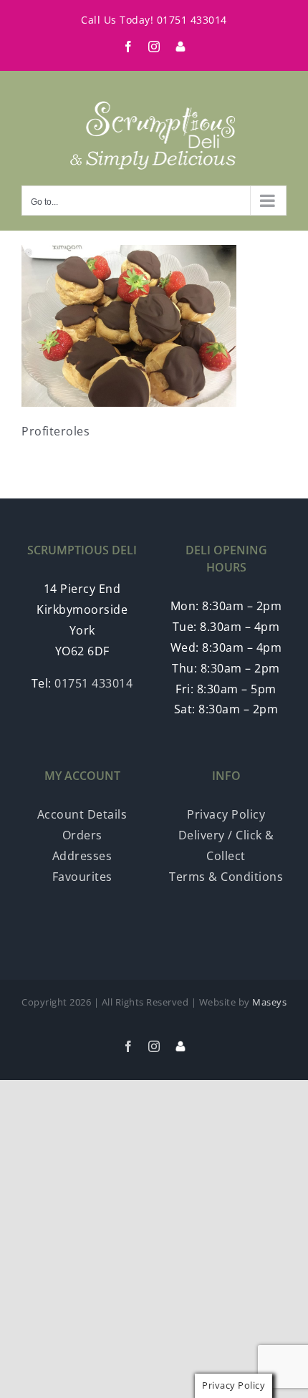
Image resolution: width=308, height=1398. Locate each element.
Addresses (82, 856)
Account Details (82, 814)
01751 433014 (192, 19)
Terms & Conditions (226, 876)
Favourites (82, 876)
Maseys (269, 1002)
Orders (82, 835)
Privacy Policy (226, 814)
